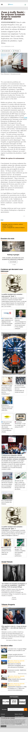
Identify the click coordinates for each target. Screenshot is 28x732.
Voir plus (14, 597)
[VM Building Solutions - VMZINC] (14, 701)
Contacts (3, 713)
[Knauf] (22, 701)
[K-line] (5, 701)
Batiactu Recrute (19, 713)
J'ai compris (3, 726)
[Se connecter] (25, 4)
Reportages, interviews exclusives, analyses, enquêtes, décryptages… (13, 226)
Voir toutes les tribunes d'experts (14, 639)
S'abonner (14, 598)
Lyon (25, 117)
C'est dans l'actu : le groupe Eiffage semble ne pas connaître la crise (11, 332)
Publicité (3, 715)
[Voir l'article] (25, 333)
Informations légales (19, 715)
